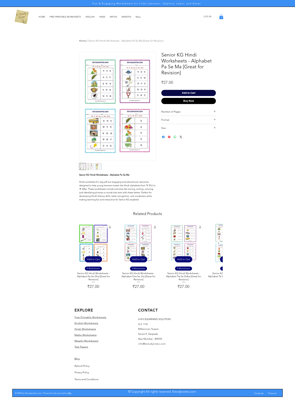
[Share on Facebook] (163, 137)
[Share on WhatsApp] (175, 137)
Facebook (259, 393)
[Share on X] (181, 137)
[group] (147, 256)
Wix (69, 393)
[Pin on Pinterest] (169, 137)
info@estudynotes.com (152, 343)
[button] (221, 16)
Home (82, 40)
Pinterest (272, 393)
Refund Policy (82, 365)
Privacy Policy (82, 372)
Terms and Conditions (86, 379)
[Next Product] (218, 243)
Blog (77, 358)
